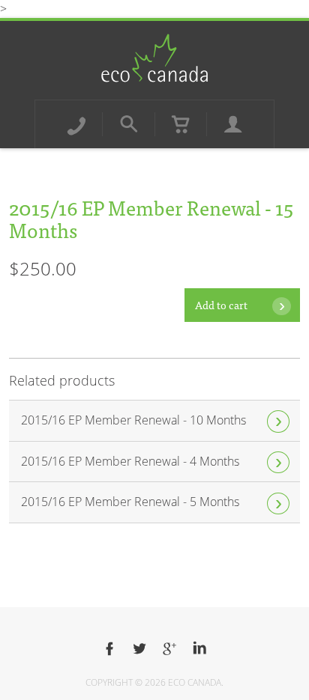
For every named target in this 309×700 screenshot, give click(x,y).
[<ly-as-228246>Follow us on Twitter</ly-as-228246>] (140, 649)
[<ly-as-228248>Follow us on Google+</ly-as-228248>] (170, 649)
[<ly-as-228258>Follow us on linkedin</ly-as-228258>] (200, 649)
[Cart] (181, 124)
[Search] (129, 124)
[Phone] (76, 124)
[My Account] (233, 124)
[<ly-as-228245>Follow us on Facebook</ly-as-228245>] (110, 649)
